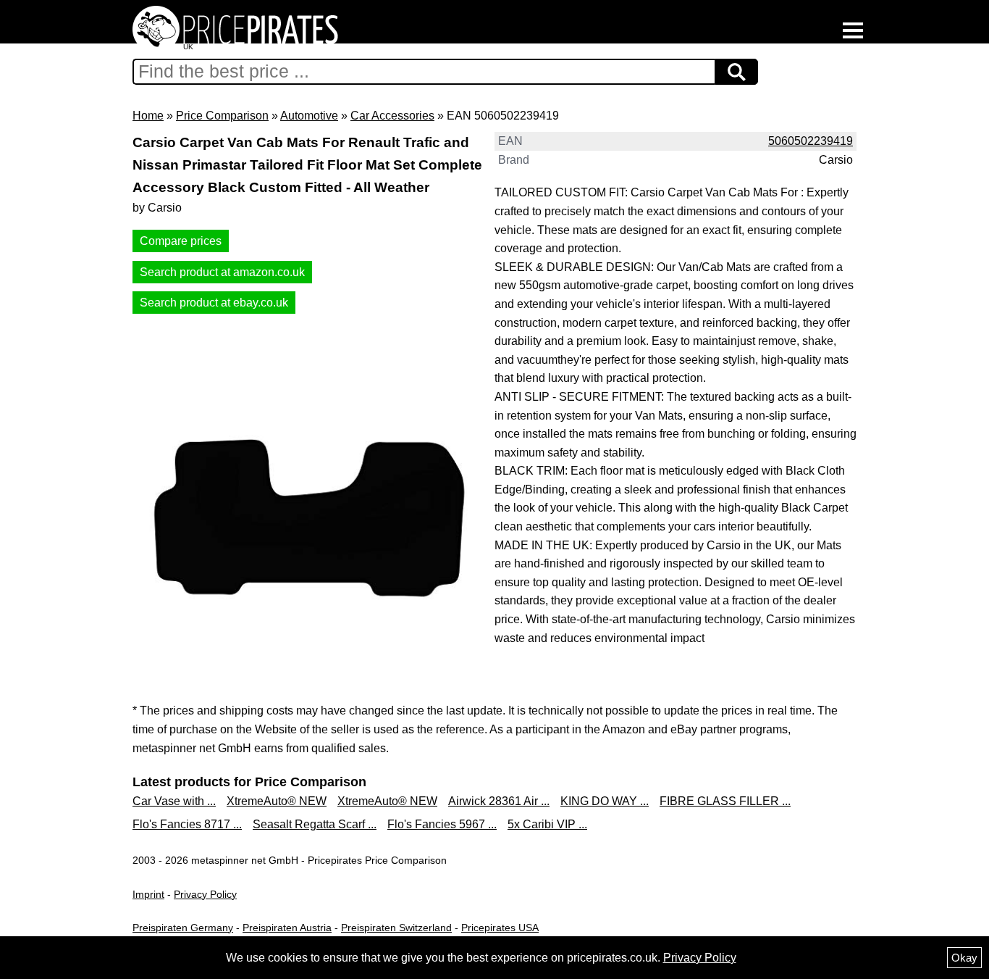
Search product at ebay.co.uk (214, 302)
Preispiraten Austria (287, 927)
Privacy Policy (205, 894)
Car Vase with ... (174, 801)
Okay (964, 957)
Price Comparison (222, 115)
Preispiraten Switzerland (396, 927)
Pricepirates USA (500, 927)
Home (148, 115)
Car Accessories (392, 115)
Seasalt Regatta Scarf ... (314, 824)
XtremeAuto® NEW (277, 801)
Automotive (309, 115)
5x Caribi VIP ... (547, 824)
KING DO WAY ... (604, 801)
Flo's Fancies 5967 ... (442, 824)
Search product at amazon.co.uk (222, 272)
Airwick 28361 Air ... (499, 801)
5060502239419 (810, 141)
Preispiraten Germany (182, 927)
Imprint (148, 894)
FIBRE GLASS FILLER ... (725, 801)
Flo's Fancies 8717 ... (187, 824)
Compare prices (181, 241)
